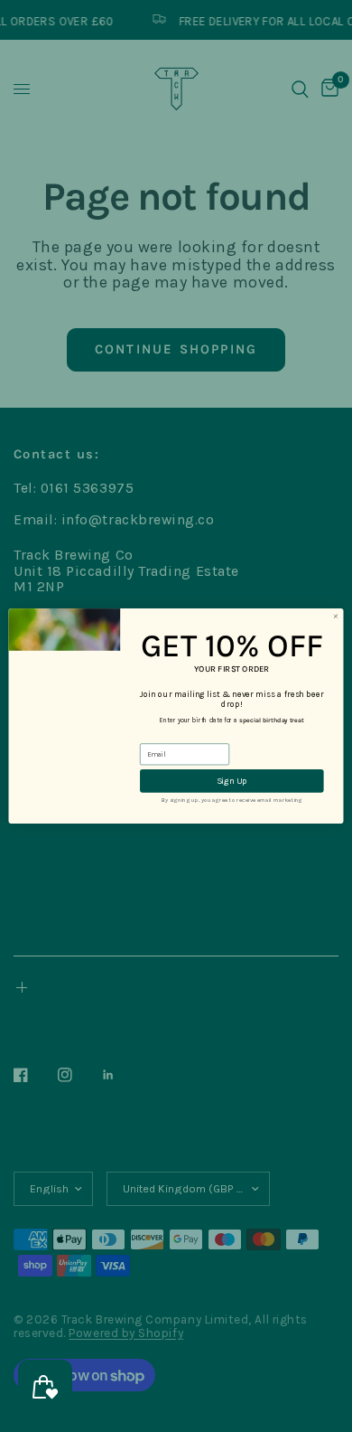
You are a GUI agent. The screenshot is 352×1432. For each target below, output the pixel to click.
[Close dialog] (335, 616)
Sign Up (232, 781)
